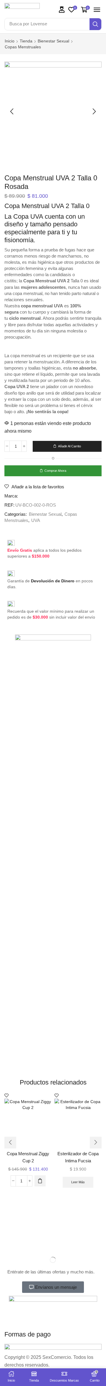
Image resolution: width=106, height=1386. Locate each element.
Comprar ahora (55, 470)
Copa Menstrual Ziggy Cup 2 (28, 1157)
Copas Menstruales (23, 47)
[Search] (95, 24)
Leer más (78, 1182)
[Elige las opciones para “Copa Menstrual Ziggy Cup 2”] (40, 1180)
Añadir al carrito (69, 446)
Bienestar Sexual (53, 41)
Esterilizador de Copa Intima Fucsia (78, 1157)
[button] (61, 9)
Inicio (9, 41)
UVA (35, 520)
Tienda (26, 41)
